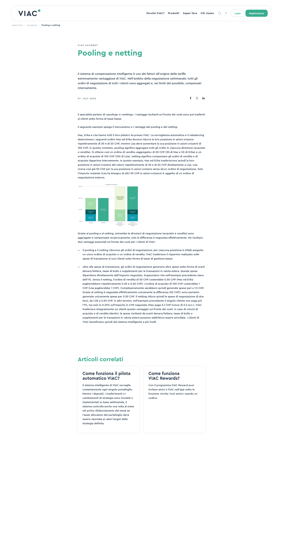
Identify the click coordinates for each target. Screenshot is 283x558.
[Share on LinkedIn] (203, 98)
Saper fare (17, 25)
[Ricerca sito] (219, 13)
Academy (32, 25)
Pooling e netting (50, 25)
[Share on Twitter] (197, 98)
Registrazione (256, 13)
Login (238, 13)
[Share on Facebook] (190, 98)
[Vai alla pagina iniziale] (29, 13)
